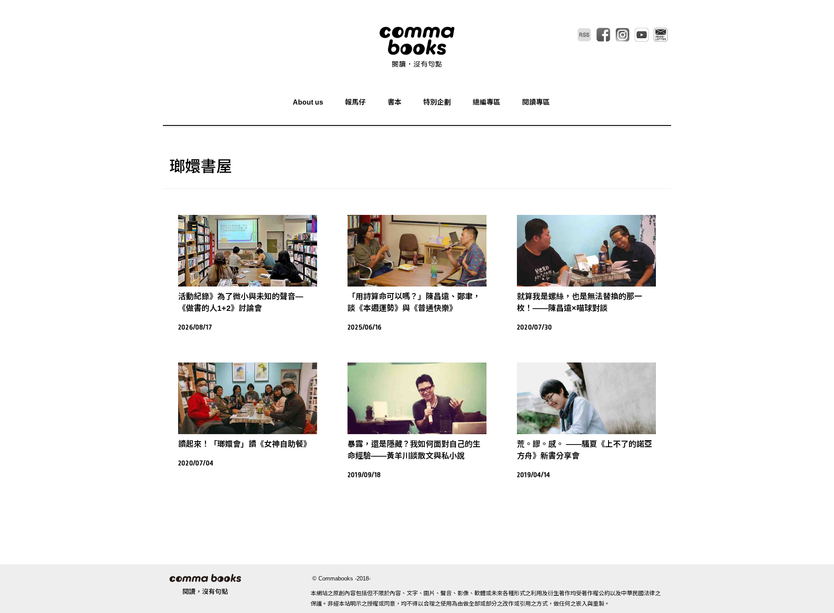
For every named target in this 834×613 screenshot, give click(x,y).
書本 (394, 102)
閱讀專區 (536, 102)
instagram (622, 35)
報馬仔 (355, 102)
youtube (642, 35)
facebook (603, 35)
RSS (584, 35)
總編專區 (486, 102)
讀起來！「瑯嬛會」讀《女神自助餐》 (244, 444)
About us (308, 102)
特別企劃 (437, 102)
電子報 (661, 35)
